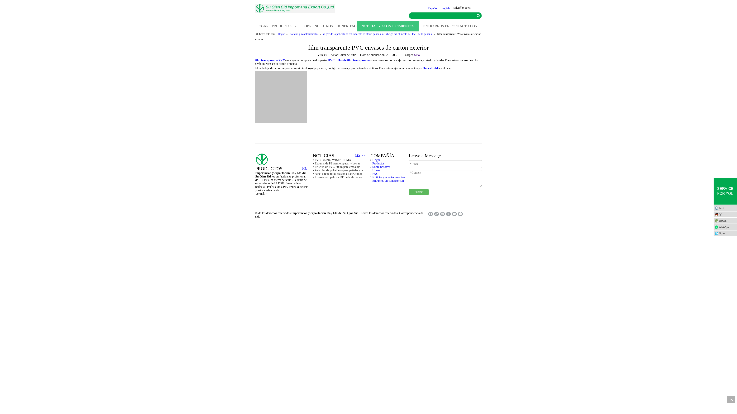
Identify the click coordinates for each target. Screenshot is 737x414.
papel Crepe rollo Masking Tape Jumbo (339, 173)
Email (721, 208)
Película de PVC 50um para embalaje (337, 166)
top (731, 399)
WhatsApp (724, 227)
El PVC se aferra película (276, 180)
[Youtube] (454, 214)
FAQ (375, 173)
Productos (378, 163)
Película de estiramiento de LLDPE (281, 181)
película (260, 186)
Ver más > (261, 193)
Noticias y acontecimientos (388, 177)
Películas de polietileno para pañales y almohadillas (346, 170)
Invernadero (293, 183)
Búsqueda (478, 15)
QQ (720, 214)
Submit (419, 192)
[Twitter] (448, 214)
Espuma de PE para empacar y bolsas (337, 163)
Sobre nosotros (381, 166)
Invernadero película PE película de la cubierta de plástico (350, 177)
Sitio (417, 55)
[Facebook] (430, 214)
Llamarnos (724, 220)
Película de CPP (277, 186)
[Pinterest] (460, 214)
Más (304, 168)
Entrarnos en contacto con (388, 180)
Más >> (360, 155)
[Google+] (436, 214)
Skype (722, 233)
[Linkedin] (442, 214)
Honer (376, 170)
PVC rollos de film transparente (349, 60)
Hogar (376, 160)
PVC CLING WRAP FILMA (333, 160)
